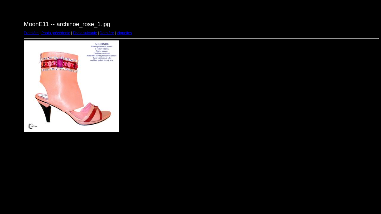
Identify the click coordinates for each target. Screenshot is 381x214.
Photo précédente (55, 33)
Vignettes (124, 33)
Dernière (107, 33)
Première (31, 33)
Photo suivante (85, 33)
